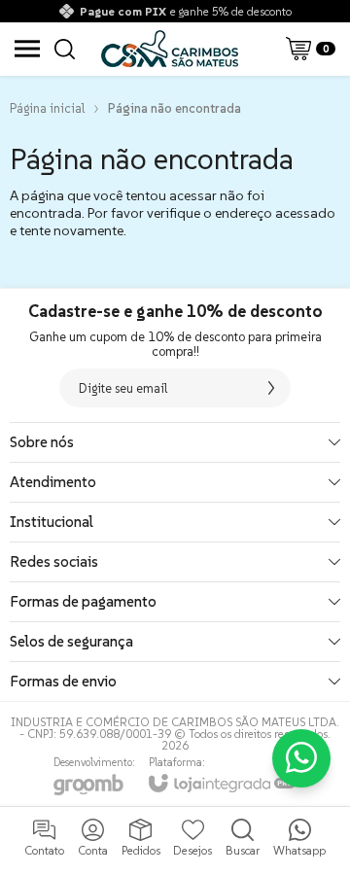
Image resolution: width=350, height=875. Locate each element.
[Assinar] (271, 387)
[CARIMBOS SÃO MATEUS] (169, 48)
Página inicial (47, 108)
